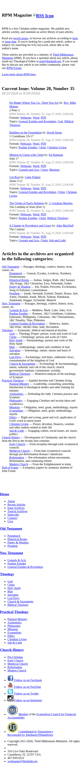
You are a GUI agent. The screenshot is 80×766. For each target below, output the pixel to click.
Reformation (16, 457)
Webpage (25, 117)
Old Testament (10, 266)
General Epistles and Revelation (37, 121)
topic (75, 38)
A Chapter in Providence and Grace (30, 225)
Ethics (13, 417)
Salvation (14, 350)
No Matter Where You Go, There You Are (34, 102)
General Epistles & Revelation (27, 323)
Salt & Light (16, 430)
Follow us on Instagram (27, 700)
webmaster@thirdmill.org (22, 761)
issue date (10, 41)
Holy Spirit (15, 340)
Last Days (15, 357)
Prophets (14, 293)
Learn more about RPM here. (19, 74)
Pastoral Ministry (19, 383)
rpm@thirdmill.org (50, 61)
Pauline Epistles (28, 147)
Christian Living (56, 147)
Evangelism (16, 410)
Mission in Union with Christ (26, 154)
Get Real (14, 177)
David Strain (54, 132)
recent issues (20, 38)
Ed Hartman (56, 154)
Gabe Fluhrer (33, 177)
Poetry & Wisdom (19, 286)
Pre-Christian (15, 657)
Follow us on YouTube (27, 686)
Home (4, 494)
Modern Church (18, 464)
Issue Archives (16, 507)
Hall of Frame (10, 467)
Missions (54, 169)
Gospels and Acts (29, 169)
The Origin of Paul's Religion (26, 203)
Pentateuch (15, 273)
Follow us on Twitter (26, 693)
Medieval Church (19, 450)
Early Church (17, 444)
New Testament (11, 303)
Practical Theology (13, 380)
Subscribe (13, 514)
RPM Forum (14, 68)
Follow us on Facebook (27, 680)
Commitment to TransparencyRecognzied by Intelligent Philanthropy (30, 733)
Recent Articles (16, 504)
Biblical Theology (57, 218)
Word (36, 117)
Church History (11, 437)
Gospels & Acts (18, 310)
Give (10, 521)
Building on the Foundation (25, 132)
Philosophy (16, 400)
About (11, 501)
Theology (7, 330)
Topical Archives (17, 511)
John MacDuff (64, 225)
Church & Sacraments (22, 363)
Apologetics (16, 393)
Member (23, 714)
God (60, 121)
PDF (43, 117)
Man (12, 347)
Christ (42, 147)
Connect (12, 518)
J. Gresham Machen (61, 203)
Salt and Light (57, 240)
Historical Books (19, 280)
